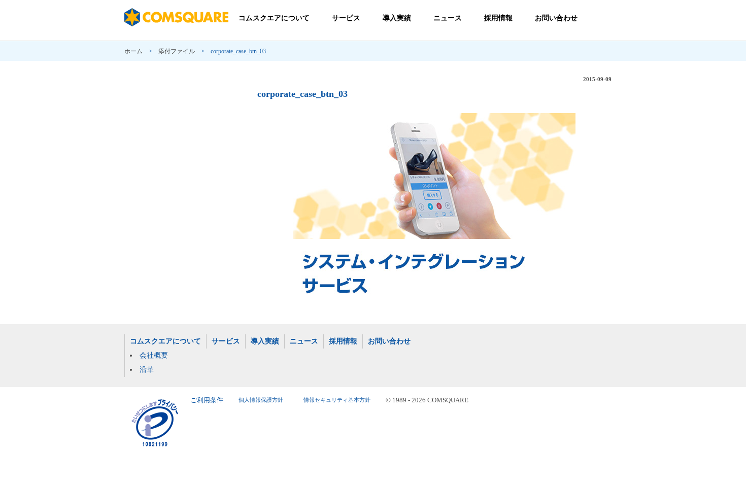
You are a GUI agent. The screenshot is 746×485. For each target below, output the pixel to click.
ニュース (447, 18)
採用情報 (498, 18)
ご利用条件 (206, 400)
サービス (346, 18)
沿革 (147, 369)
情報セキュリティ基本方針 (336, 400)
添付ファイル (176, 51)
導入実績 (397, 18)
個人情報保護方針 (261, 400)
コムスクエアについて (274, 18)
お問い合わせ (556, 18)
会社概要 (154, 355)
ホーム (133, 51)
